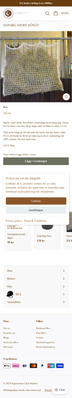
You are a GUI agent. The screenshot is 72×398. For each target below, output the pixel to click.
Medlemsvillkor (43, 328)
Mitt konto (8, 347)
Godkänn (36, 201)
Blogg (6, 337)
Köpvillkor (41, 333)
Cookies (39, 337)
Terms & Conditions (35, 220)
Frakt (19, 154)
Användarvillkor (10, 342)
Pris (5, 107)
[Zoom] (66, 96)
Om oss (6, 328)
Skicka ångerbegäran (45, 347)
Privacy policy (14, 220)
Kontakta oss (9, 333)
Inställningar (36, 210)
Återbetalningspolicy (45, 342)
